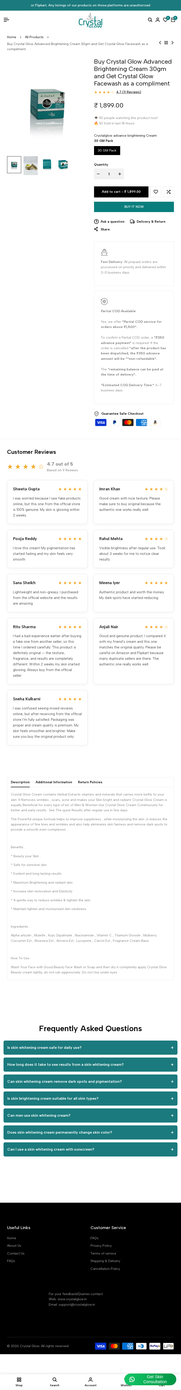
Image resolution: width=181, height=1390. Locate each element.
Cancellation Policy (105, 1269)
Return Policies (90, 782)
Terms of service (103, 1253)
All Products (34, 37)
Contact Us (16, 1253)
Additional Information (54, 782)
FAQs (11, 1261)
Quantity (101, 165)
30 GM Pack (107, 150)
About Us (14, 1246)
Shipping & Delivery (105, 1261)
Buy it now (134, 207)
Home (11, 37)
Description (20, 782)
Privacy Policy (101, 1246)
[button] (155, 191)
